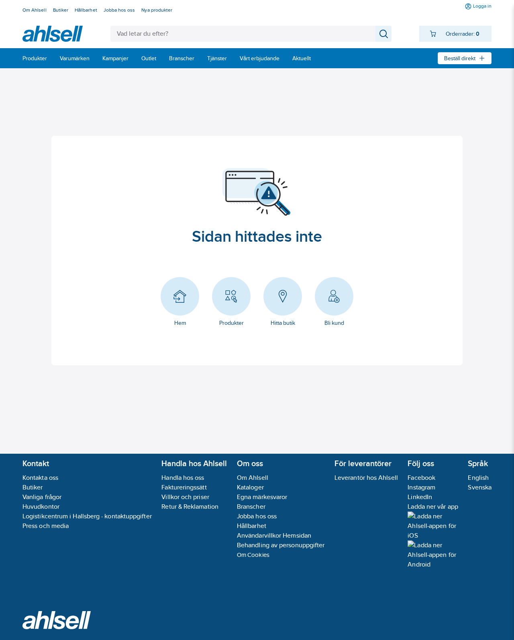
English (478, 477)
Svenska (480, 487)
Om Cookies (253, 554)
